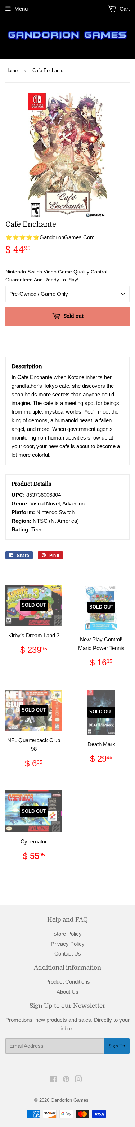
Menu (21, 9)
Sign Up (117, 1045)
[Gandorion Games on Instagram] (78, 1080)
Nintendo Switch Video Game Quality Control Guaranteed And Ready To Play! (56, 275)
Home (11, 70)
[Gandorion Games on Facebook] (53, 1080)
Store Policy (67, 934)
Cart (124, 9)
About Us (67, 992)
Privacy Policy (68, 944)
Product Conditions (67, 982)
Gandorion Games (70, 1100)
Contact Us (67, 953)
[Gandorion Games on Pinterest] (66, 1080)
